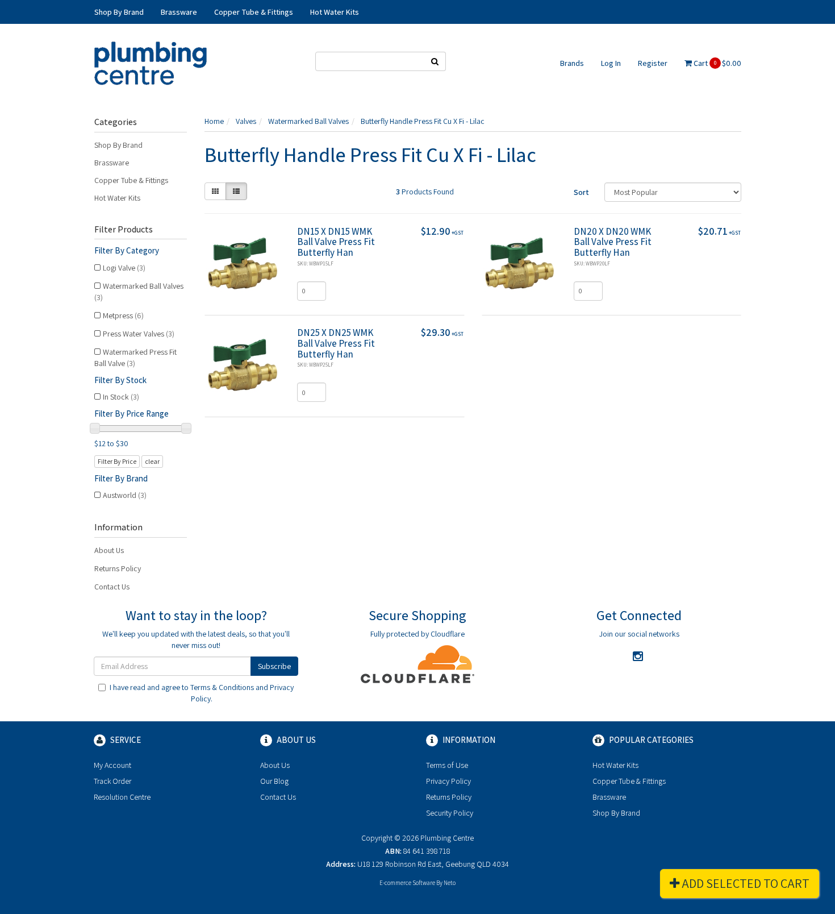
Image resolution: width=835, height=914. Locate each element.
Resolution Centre (122, 797)
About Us (109, 550)
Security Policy (449, 813)
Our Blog (274, 781)
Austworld (125, 495)
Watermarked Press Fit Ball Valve (135, 357)
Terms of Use (447, 765)
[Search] (435, 61)
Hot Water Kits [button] (334, 12)
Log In (611, 63)
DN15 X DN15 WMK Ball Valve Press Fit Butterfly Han (336, 242)
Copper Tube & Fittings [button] (253, 12)
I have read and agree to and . (202, 693)
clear (152, 461)
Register (652, 63)
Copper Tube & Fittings (131, 180)
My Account (112, 765)
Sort (581, 192)
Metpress (123, 315)
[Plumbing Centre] (150, 62)
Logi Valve (124, 268)
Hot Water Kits (117, 198)
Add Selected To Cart (744, 883)
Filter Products (123, 230)
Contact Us (112, 586)
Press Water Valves (138, 334)
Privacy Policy (448, 781)
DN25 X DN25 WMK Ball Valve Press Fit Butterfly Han (336, 343)
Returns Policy (117, 568)
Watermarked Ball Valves (138, 291)
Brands (572, 63)
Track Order (112, 781)
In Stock (121, 397)
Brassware (111, 162)
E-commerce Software (407, 883)
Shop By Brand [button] (119, 12)
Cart (716, 63)
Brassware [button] (179, 12)
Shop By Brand (118, 145)
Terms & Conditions (222, 687)
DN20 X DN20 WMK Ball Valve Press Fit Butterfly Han (613, 242)
